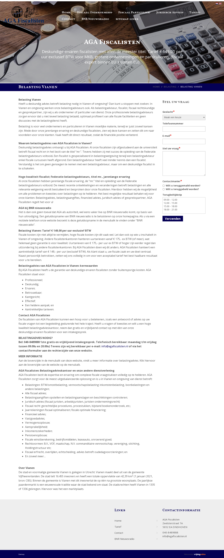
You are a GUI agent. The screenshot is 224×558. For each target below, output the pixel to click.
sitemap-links (127, 19)
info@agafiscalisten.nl (114, 346)
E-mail (167, 136)
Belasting (170, 86)
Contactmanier (172, 181)
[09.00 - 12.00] (184, 199)
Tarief (194, 13)
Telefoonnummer (173, 123)
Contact (68, 19)
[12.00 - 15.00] (184, 203)
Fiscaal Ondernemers (94, 13)
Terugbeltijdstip (172, 194)
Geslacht (169, 112)
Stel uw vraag (171, 148)
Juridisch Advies (169, 13)
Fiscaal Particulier (134, 13)
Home (66, 13)
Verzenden (173, 219)
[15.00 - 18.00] (184, 206)
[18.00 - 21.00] (184, 209)
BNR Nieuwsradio (95, 19)
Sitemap (21, 554)
